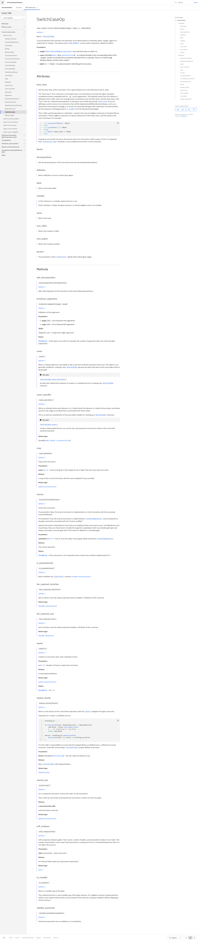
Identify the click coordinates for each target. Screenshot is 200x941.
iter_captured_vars (185, 81)
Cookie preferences (28, 937)
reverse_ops (184, 90)
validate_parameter (186, 99)
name (181, 43)
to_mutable (183, 96)
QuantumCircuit (64, 440)
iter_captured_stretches (187, 78)
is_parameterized (185, 75)
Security (55, 937)
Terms (11, 937)
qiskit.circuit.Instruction (47, 487)
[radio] (186, 937)
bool (40, 870)
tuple (47, 440)
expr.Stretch (51, 606)
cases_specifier (185, 67)
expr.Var (50, 636)
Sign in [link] (196, 2)
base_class (183, 26)
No (189, 109)
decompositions (185, 32)
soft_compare (184, 93)
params (182, 52)
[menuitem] (7, 7)
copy (181, 70)
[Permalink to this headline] (66, 19)
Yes (178, 109)
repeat (182, 84)
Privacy (17, 937)
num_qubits (183, 49)
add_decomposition (186, 58)
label (181, 38)
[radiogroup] (190, 937)
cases (182, 64)
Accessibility (47, 937)
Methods (181, 55)
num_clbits (183, 46)
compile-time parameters (81, 576)
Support (38, 937)
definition (183, 35)
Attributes (181, 23)
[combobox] (13, 18)
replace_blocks (184, 87)
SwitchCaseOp (43, 772)
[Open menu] (2, 2)
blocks (182, 29)
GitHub (39, 32)
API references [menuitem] (30, 7)
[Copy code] (118, 123)
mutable (182, 41)
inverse (182, 73)
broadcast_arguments (186, 61)
